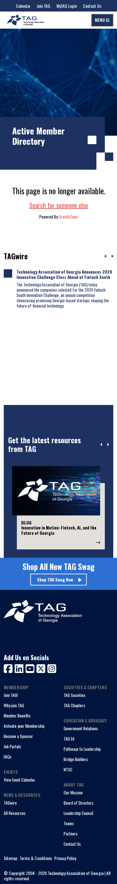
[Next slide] (108, 445)
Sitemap (10, 858)
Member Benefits (17, 715)
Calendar (23, 5)
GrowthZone (68, 217)
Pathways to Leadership (82, 749)
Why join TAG (14, 705)
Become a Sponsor (18, 736)
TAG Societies (74, 695)
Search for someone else (58, 205)
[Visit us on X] (42, 668)
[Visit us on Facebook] (9, 668)
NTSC (68, 769)
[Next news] (112, 256)
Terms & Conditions (36, 858)
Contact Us (92, 5)
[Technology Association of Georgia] (25, 20)
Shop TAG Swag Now (55, 579)
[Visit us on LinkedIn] (20, 668)
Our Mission (73, 792)
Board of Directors (79, 803)
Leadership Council (78, 813)
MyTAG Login (66, 5)
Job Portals (12, 746)
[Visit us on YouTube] (31, 668)
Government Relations (81, 728)
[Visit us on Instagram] (51, 668)
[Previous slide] (101, 445)
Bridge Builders (76, 759)
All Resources (15, 813)
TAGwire (10, 803)
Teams (69, 823)
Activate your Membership (24, 726)
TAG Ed (69, 739)
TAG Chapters (74, 705)
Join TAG (43, 5)
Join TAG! (11, 695)
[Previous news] (106, 256)
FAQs (8, 757)
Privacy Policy (65, 858)
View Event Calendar (19, 780)
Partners (71, 833)
